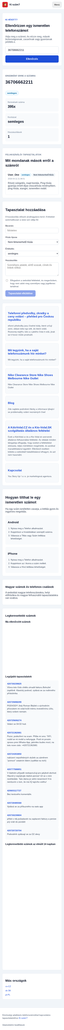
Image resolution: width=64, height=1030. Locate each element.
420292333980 (36, 879)
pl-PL (7, 995)
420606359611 (30, 647)
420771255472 (14, 960)
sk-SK (8, 990)
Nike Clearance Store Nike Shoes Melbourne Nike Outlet (30, 376)
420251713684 (15, 874)
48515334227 (34, 965)
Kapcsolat (15, 470)
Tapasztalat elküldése (20, 293)
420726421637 (37, 850)
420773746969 (30, 671)
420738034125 (36, 883)
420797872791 (36, 912)
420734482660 (30, 652)
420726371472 (15, 850)
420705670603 (36, 898)
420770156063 (15, 907)
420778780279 (14, 955)
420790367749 (15, 879)
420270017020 (14, 965)
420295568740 (34, 951)
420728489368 (14, 803)
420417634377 (15, 888)
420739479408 (48, 642)
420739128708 (13, 656)
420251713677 (15, 912)
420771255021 (36, 874)
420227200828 (36, 917)
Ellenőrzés (32, 59)
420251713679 (35, 922)
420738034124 (36, 869)
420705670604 (15, 903)
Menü (57, 4)
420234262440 (15, 893)
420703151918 (34, 941)
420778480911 (14, 927)
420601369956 (48, 647)
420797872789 (36, 903)
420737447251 (30, 628)
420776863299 (48, 652)
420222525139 (15, 883)
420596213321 (15, 922)
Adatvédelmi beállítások (13, 1025)
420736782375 (13, 628)
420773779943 (13, 652)
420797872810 (36, 893)
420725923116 (30, 632)
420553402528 (30, 661)
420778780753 (36, 907)
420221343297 (14, 936)
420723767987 (13, 661)
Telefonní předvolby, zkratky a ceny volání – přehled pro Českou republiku (31, 316)
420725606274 (14, 720)
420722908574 (13, 671)
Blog (11, 403)
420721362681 (14, 732)
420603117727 (14, 790)
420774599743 (30, 642)
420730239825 (14, 684)
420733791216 (48, 656)
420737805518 (48, 628)
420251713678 (15, 898)
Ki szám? (23, 1018)
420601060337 (48, 637)
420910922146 (15, 917)
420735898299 (14, 702)
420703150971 (34, 936)
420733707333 (13, 642)
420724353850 (14, 754)
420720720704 (14, 830)
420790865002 (13, 637)
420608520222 (34, 946)
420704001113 (34, 960)
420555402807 (30, 656)
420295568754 (14, 946)
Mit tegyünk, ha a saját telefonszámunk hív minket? (27, 352)
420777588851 (14, 769)
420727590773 (15, 855)
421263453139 (48, 632)
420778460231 (34, 955)
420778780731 (15, 864)
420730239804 (14, 815)
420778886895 (13, 666)
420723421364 (48, 671)
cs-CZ (8, 986)
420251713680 (36, 864)
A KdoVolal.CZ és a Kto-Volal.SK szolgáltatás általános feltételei (30, 429)
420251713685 (15, 869)
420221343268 (14, 941)
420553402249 (48, 666)
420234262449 (36, 859)
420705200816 (13, 647)
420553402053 (48, 661)
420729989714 (15, 859)
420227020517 (36, 888)
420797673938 (13, 632)
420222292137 (34, 927)
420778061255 (30, 637)
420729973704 (14, 951)
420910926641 (14, 931)
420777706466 (30, 666)
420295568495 (34, 931)
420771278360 (36, 855)
